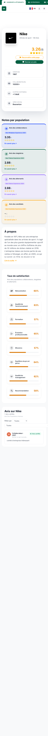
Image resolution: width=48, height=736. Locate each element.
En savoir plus (10, 143)
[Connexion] (39, 9)
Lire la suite (9, 260)
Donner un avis (31, 62)
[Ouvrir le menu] (44, 9)
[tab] (14, 2)
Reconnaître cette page (31, 57)
